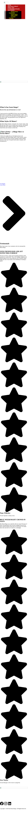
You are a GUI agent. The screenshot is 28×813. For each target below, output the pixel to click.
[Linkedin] (9, 803)
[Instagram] (5, 803)
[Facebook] (2, 803)
